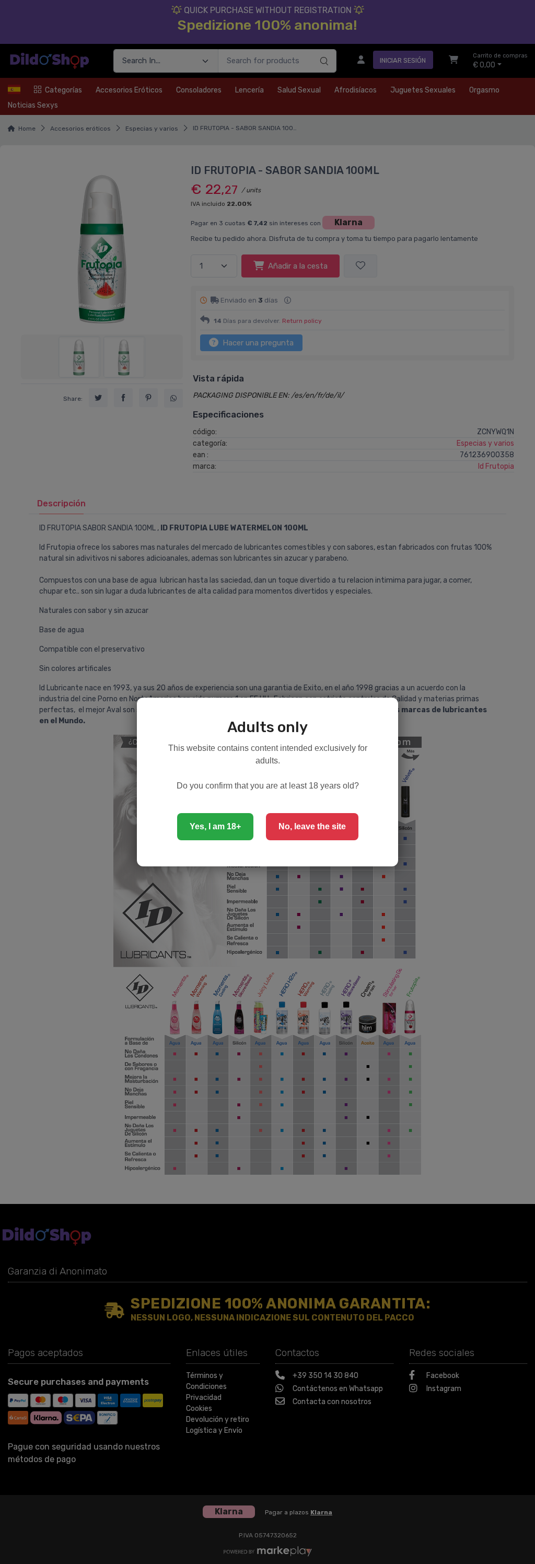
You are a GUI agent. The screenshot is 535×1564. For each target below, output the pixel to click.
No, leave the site (312, 826)
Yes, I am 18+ (215, 826)
